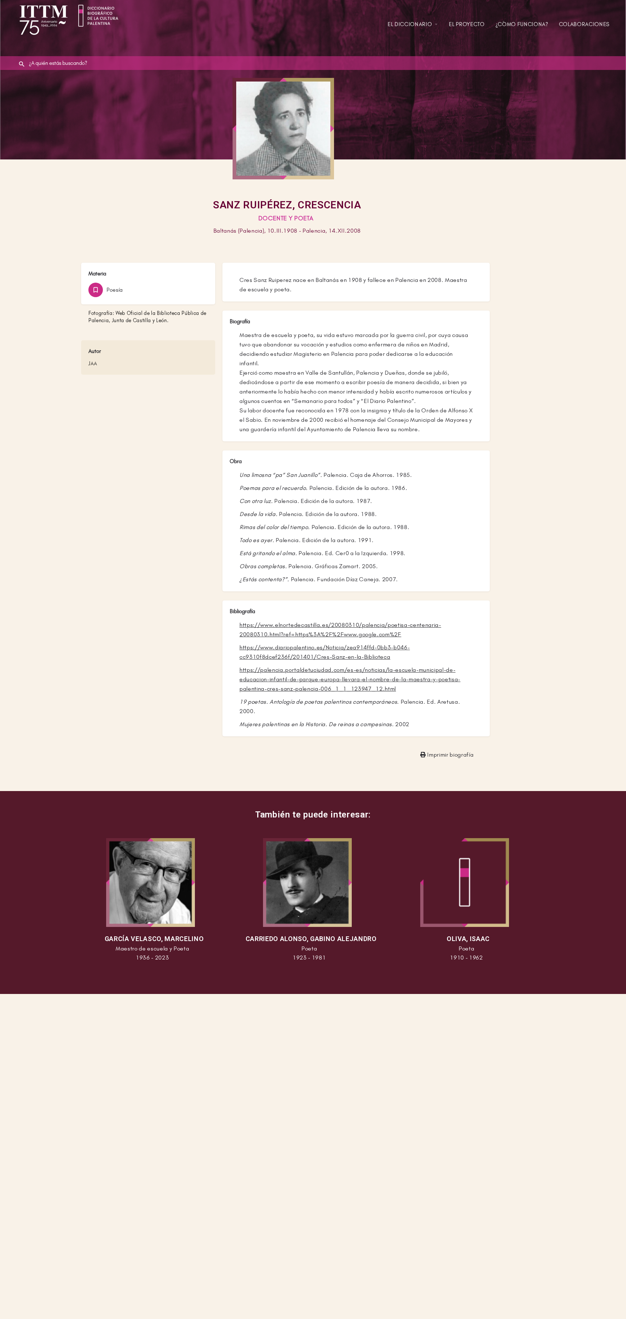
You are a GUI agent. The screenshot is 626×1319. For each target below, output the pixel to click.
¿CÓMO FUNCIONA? (522, 24)
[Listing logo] (283, 128)
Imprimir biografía (449, 754)
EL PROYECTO (466, 24)
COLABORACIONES (584, 24)
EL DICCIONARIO (410, 24)
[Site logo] (71, 15)
